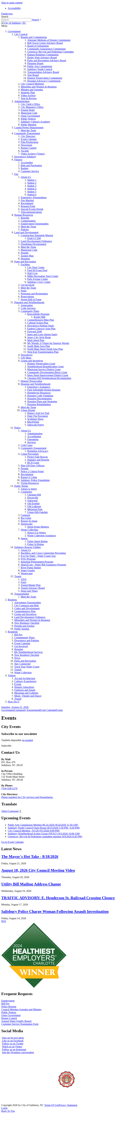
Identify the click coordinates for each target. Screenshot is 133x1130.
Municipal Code (29, 113)
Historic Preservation (31, 381)
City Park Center (35, 267)
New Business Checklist (26, 623)
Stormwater (27, 523)
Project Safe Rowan (37, 456)
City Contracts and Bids (26, 605)
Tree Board (33, 75)
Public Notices (28, 118)
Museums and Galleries (26, 693)
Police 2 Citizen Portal (32, 471)
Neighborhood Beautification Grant (45, 366)
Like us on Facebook (13, 1040)
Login (4, 1108)
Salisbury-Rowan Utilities (27, 547)
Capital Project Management (28, 127)
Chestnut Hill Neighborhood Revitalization (49, 378)
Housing (18, 649)
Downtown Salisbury (25, 156)
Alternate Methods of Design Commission (48, 40)
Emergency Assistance (38, 387)
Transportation (21, 593)
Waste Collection (29, 529)
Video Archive (28, 95)
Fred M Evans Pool (37, 270)
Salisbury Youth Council (39, 69)
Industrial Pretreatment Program (37, 561)
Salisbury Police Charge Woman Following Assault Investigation (55, 911)
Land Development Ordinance (36, 241)
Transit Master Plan (31, 585)
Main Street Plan (35, 340)
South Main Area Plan (38, 346)
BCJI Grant (33, 462)
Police (17, 427)
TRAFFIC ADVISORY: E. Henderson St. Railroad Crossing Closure (58, 898)
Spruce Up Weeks (36, 532)
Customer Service (30, 171)
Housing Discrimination (39, 398)
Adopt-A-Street (29, 489)
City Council (20, 34)
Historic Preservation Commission (44, 78)
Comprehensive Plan (25, 611)
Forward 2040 (34, 331)
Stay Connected (22, 663)
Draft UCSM (34, 238)
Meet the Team (28, 130)
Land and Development (26, 232)
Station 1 (31, 180)
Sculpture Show (35, 419)
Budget (24, 168)
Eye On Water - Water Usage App (38, 556)
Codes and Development (27, 608)
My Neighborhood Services (28, 652)
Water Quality (28, 570)
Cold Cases (26, 445)
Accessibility (14, 8)
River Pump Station (31, 567)
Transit (17, 576)
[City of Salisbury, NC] (13, 23)
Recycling (26, 518)
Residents (13, 631)
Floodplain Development (33, 244)
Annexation (27, 305)
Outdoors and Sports (24, 690)
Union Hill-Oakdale (37, 512)
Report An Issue (29, 521)
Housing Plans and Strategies (42, 401)
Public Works (21, 486)
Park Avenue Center (37, 279)
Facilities (25, 264)
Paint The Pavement (37, 416)
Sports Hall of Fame (31, 299)
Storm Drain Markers (38, 526)
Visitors (12, 675)
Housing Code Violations (40, 395)
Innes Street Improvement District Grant (47, 375)
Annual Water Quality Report (16, 1021)
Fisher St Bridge (35, 544)
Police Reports (8, 1006)
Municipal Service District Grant (43, 369)
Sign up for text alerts (13, 1037)
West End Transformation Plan (43, 352)
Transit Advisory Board (33, 588)
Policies (25, 229)
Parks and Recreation (25, 261)
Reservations (27, 296)
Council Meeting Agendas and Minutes (21, 1009)
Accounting (27, 162)
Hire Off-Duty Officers (32, 465)
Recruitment (27, 203)
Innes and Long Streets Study (42, 334)
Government (14, 31)
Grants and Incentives (32, 360)
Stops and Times (29, 591)
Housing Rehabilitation (39, 404)
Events (17, 684)
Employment (7, 1000)
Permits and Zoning (24, 626)
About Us (26, 177)
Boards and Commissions (34, 37)
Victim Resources (30, 483)
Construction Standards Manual (37, 235)
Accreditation (34, 436)
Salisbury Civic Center (38, 282)
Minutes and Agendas (32, 89)
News (17, 658)
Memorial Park (34, 509)
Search (35, 19)
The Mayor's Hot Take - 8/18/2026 (29, 856)
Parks (23, 290)
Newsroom (26, 145)
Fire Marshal (27, 200)
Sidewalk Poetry (35, 424)
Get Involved (27, 285)
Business (12, 599)
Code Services (28, 308)
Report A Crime (29, 477)
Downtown (26, 354)
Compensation (28, 220)
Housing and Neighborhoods (35, 384)
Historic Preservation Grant (41, 363)
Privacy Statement (68, 1105)
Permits (24, 252)
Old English (33, 503)
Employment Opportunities (34, 223)
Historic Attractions (24, 687)
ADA (24, 579)
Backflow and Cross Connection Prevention (43, 553)
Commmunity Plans (24, 637)
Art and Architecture (24, 678)
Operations (32, 439)
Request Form (28, 206)
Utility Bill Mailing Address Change (31, 884)
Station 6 (31, 194)
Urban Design (28, 410)
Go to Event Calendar (12, 842)
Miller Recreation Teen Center (42, 276)
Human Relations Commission (43, 54)
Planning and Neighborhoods (29, 302)
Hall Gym (32, 273)
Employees (7, 13)
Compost (25, 515)
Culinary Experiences (25, 681)
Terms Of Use (51, 1105)
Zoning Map (27, 255)
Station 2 (31, 183)
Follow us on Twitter (12, 1043)
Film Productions (29, 142)
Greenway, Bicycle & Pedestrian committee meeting (45, 836)
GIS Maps (26, 357)
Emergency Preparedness (34, 197)
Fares (23, 582)
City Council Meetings (32, 83)
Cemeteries (26, 491)
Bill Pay (18, 634)
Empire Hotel (28, 110)
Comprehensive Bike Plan (40, 319)
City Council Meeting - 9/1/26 (34, 830)
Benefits (25, 217)
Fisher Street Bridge (37, 541)
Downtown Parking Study (40, 325)
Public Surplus (21, 628)
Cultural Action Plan (37, 322)
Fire (16, 174)
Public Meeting (28, 124)
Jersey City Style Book (39, 337)
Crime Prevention (30, 454)
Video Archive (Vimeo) (33, 153)
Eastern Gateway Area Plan (41, 328)
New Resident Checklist (26, 655)
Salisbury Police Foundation (35, 480)
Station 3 (31, 185)
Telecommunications (31, 212)
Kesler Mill (39, 317)
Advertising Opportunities (27, 602)
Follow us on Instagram (14, 1049)
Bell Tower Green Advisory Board (45, 43)
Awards (25, 150)
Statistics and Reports (38, 459)
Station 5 (31, 191)
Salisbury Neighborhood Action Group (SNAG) (44, 833)
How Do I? (13, 701)
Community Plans (30, 311)
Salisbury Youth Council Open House (44, 827)
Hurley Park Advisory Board (42, 57)
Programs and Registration (34, 293)
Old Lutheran (34, 506)
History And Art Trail (38, 413)
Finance (18, 159)
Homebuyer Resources (39, 392)
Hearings (25, 258)
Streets (24, 538)
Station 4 (31, 188)
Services (31, 442)
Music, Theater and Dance (27, 695)
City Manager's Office (32, 107)
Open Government (30, 115)
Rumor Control (28, 148)
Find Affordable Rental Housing (43, 389)
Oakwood (32, 500)
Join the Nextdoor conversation (18, 1052)
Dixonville (32, 497)
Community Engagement (27, 133)
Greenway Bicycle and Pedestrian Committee (50, 51)
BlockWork (33, 421)
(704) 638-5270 (9, 788)
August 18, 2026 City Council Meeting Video (38, 870)
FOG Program (28, 558)
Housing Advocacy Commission (43, 80)
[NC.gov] (13, 1102)
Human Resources (23, 215)
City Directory (28, 136)
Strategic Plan (28, 92)
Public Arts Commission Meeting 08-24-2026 (43, 824)
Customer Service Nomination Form (19, 1024)
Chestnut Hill (34, 494)
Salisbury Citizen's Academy (35, 121)
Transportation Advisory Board (43, 72)
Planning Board (35, 63)
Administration (22, 101)
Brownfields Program (38, 314)
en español (27, 740)
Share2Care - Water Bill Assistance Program (43, 564)
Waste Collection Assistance (41, 535)
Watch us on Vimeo (12, 1046)
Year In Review (29, 98)
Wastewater (27, 573)
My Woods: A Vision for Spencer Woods (48, 343)
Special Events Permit (32, 209)
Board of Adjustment (38, 46)
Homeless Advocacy (37, 451)
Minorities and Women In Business (39, 86)
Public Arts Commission (39, 66)
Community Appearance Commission (46, 48)
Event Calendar (29, 139)
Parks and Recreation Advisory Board (46, 60)
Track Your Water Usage (26, 666)
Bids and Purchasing (31, 165)
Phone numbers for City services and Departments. (27, 797)
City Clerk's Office (30, 104)
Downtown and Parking (26, 640)
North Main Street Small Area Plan (45, 349)
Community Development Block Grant (47, 372)
